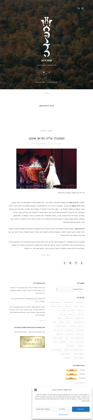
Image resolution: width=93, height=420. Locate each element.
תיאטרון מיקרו (65, 354)
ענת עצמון (59, 334)
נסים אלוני (69, 330)
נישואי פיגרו (79, 330)
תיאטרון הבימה (56, 350)
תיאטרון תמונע (78, 358)
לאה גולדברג (69, 318)
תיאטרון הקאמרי (78, 354)
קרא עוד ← (41, 321)
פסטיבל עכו (79, 342)
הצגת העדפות (43, 409)
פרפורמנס (63, 342)
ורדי (58, 310)
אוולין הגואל (79, 302)
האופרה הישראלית (56, 306)
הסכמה (80, 409)
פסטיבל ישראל (57, 338)
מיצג (54, 322)
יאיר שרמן (72, 314)
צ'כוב (55, 342)
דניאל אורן (68, 306)
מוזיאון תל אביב (78, 322)
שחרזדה (46, 60)
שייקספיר (80, 346)
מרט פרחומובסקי (61, 326)
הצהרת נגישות (40, 82)
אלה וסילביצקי (68, 302)
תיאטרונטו (67, 358)
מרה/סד (72, 326)
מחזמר (61, 322)
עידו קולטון (79, 334)
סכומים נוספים (79, 383)
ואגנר (63, 310)
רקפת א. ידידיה (36, 144)
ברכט (76, 306)
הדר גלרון (80, 310)
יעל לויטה (62, 314)
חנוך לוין (80, 314)
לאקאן (60, 318)
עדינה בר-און (58, 330)
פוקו (66, 338)
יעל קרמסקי (79, 318)
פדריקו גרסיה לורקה (77, 338)
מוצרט (68, 322)
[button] (35, 390)
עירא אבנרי (69, 334)
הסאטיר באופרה (46, 130)
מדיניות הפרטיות (63, 414)
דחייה (62, 409)
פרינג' (71, 342)
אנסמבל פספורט (55, 302)
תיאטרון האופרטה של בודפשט (73, 350)
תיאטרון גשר (70, 346)
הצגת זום (71, 310)
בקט (82, 306)
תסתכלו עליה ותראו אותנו (47, 138)
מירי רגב (80, 326)
